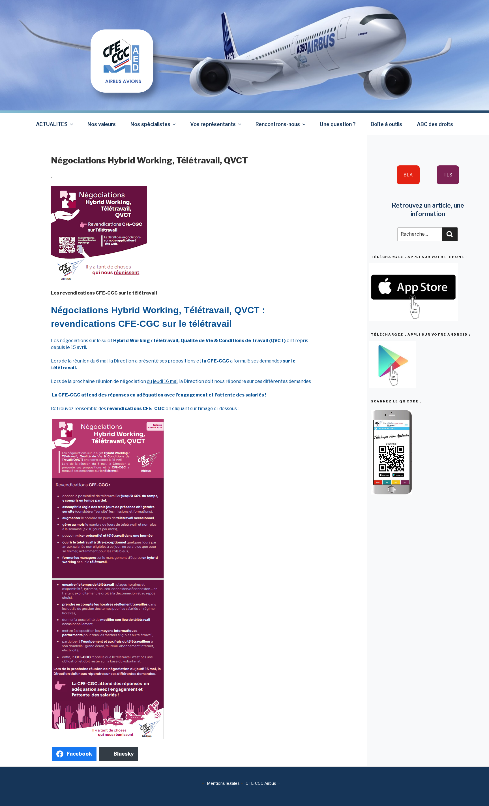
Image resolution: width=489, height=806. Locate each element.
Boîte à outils (386, 124)
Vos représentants (213, 124)
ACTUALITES (52, 124)
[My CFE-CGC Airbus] (122, 46)
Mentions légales (223, 783)
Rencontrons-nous (278, 124)
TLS (447, 175)
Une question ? (338, 124)
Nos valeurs (101, 124)
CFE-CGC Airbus (261, 783)
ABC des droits (435, 124)
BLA (408, 175)
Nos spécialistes (150, 124)
